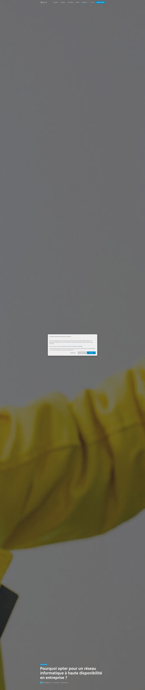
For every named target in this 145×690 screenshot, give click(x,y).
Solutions (63, 2)
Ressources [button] (84, 2)
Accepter (91, 352)
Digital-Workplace (43, 664)
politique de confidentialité (77, 346)
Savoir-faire (70, 2)
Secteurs (56, 2)
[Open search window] (91, 2)
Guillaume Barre (48, 682)
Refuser (82, 352)
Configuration (73, 352)
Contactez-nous (100, 2)
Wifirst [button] (77, 2)
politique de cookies (65, 346)
